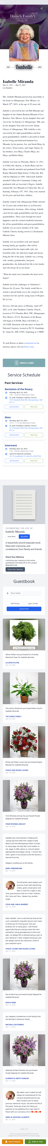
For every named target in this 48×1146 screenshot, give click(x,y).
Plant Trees (34, 407)
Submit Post (24, 609)
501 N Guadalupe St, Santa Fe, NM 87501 (25, 456)
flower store (29, 346)
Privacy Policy (17, 1136)
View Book (11, 536)
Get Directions (14, 407)
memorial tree (31, 343)
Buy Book (24, 536)
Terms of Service (30, 1136)
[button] (24, 634)
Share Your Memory (15, 569)
